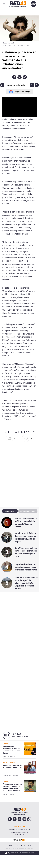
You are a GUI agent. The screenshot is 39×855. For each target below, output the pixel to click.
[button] (14, 77)
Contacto (10, 845)
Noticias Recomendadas (20, 735)
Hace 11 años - (12, 45)
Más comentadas (27, 511)
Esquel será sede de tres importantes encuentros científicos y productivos (26, 567)
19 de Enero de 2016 (8, 43)
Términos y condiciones (24, 845)
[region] (19, 458)
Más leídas (9, 511)
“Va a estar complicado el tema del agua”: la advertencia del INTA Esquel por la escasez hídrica (26, 583)
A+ (32, 85)
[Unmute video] (19, 107)
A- (37, 85)
